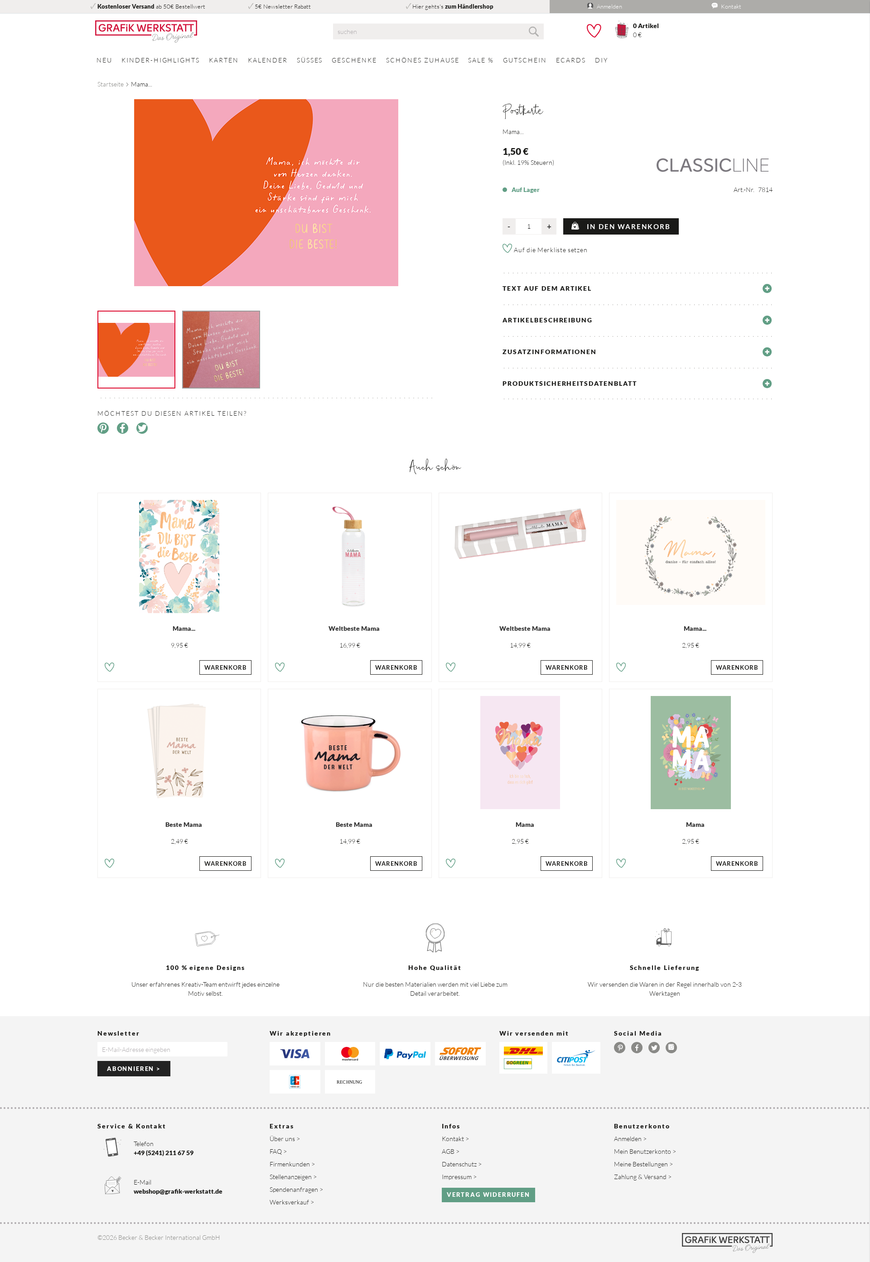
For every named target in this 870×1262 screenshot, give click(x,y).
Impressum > (459, 1176)
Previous (90, 191)
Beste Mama (183, 824)
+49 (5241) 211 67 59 (163, 1152)
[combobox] (438, 31)
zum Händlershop (469, 6)
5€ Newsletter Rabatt (283, 6)
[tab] (638, 288)
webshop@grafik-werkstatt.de (178, 1191)
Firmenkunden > (292, 1164)
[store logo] (204, 31)
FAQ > (278, 1151)
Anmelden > (630, 1138)
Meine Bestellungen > (643, 1164)
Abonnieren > (134, 1068)
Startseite (110, 84)
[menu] (435, 60)
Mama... (184, 628)
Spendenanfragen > (296, 1189)
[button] (109, 668)
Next (441, 191)
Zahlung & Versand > (643, 1176)
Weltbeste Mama (354, 628)
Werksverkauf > (292, 1202)
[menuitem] (104, 60)
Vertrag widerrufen (488, 1194)
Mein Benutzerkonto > (645, 1151)
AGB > (450, 1151)
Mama (525, 824)
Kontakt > (455, 1138)
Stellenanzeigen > (293, 1176)
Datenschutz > (462, 1164)
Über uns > (285, 1138)
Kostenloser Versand (126, 6)
